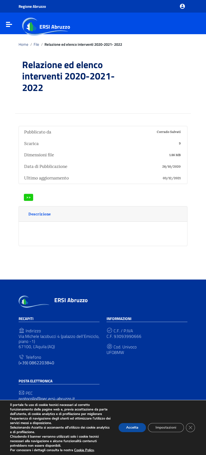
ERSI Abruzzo (54, 27)
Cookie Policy (84, 450)
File (36, 44)
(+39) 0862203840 (36, 362)
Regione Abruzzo (32, 6)
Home (23, 44)
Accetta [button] (132, 427)
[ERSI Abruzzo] (34, 301)
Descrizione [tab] (39, 214)
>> (28, 197)
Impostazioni (166, 427)
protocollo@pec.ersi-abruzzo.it (47, 398)
